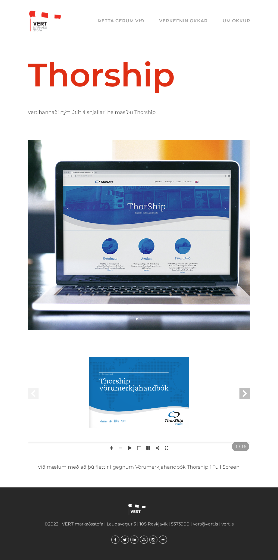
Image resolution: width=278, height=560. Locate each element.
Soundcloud (163, 540)
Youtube (144, 540)
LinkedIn (134, 540)
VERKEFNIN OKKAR (183, 21)
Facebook (115, 540)
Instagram (153, 540)
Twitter (125, 540)
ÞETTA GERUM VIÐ (121, 21)
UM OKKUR (236, 21)
